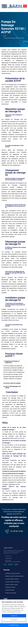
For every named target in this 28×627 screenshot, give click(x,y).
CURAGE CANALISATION (12, 573)
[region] (14, 613)
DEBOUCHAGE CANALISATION (14, 576)
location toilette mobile (11, 584)
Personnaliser (14, 619)
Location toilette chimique (12, 582)
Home (4, 35)
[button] (14, 362)
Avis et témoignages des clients (13, 387)
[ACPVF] (12, 6)
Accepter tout (14, 615)
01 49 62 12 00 (17, 531)
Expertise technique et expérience (12, 361)
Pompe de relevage (10, 593)
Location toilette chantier (12, 579)
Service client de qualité (12, 383)
